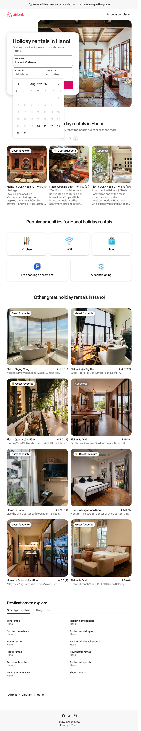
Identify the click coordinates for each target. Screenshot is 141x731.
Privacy (64, 725)
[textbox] (27, 74)
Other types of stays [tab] (18, 610)
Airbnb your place (118, 14)
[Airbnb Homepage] (15, 14)
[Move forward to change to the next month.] (58, 84)
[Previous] (63, 138)
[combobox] (43, 62)
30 (18, 133)
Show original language (97, 4)
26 (38, 126)
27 (45, 126)
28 (51, 126)
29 (58, 126)
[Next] (75, 138)
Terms (74, 725)
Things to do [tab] (43, 610)
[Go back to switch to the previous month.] (19, 84)
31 (25, 133)
